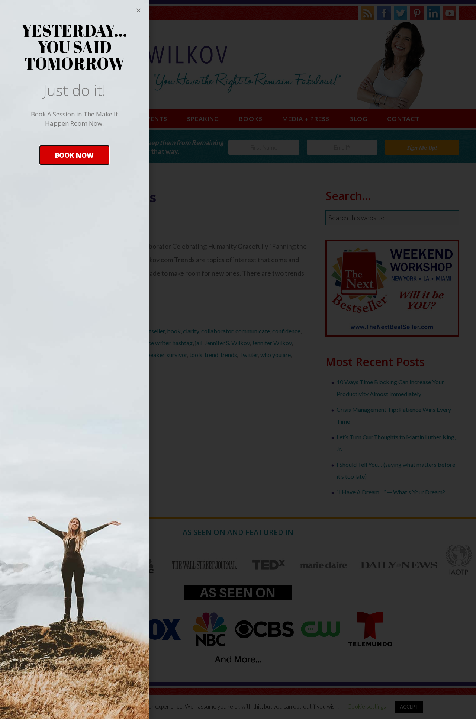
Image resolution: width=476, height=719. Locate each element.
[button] (74, 155)
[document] (238, 359)
